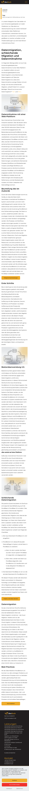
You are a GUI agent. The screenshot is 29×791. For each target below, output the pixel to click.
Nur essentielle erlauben (14, 784)
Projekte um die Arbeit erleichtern (11, 598)
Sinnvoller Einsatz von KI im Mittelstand (11, 740)
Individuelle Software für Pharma (13, 727)
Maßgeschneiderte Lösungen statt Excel (13, 733)
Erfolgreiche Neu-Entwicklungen (11, 277)
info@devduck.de (8, 762)
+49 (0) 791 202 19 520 (10, 760)
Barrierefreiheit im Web (10, 747)
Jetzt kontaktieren (11, 703)
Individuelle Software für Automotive (14, 729)
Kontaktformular (8, 763)
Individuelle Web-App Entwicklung (13, 731)
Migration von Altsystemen (11, 736)
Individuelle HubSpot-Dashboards (13, 742)
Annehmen (14, 780)
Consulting (7, 746)
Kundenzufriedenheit (9, 752)
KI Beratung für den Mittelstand (12, 749)
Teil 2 (19, 91)
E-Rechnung (7, 744)
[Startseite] (6, 2)
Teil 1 (13, 91)
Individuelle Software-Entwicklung (13, 726)
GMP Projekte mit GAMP (10, 737)
